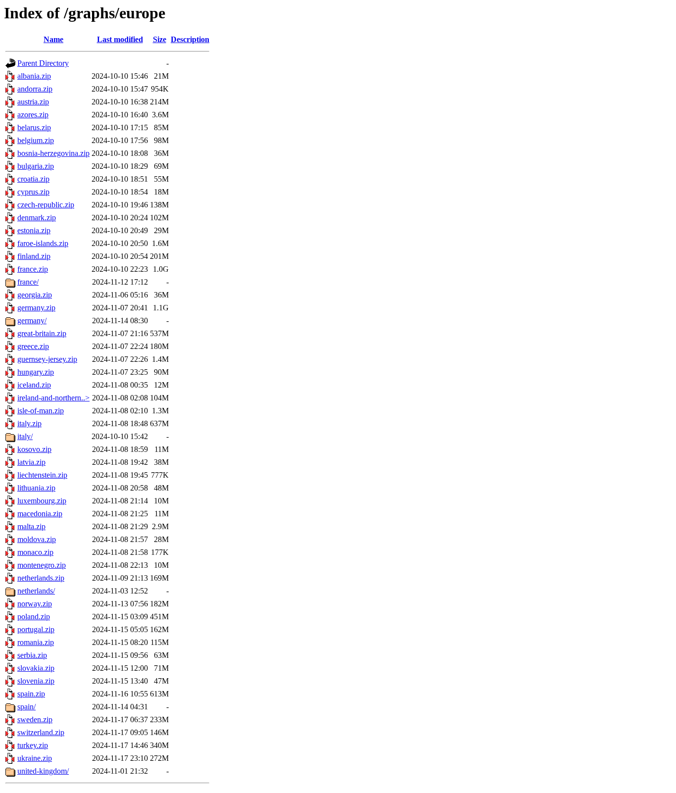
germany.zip (36, 307)
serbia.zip (32, 655)
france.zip (32, 269)
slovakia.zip (35, 668)
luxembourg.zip (41, 500)
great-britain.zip (41, 333)
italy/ (25, 436)
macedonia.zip (39, 513)
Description (190, 39)
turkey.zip (32, 745)
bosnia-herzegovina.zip (53, 153)
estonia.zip (33, 230)
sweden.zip (34, 719)
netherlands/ (36, 591)
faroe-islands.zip (42, 243)
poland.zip (33, 616)
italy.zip (29, 423)
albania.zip (34, 76)
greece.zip (33, 346)
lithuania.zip (36, 488)
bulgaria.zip (35, 166)
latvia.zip (31, 462)
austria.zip (33, 102)
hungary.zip (35, 372)
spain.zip (31, 694)
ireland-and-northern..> (53, 398)
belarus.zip (34, 127)
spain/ (26, 706)
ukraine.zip (34, 758)
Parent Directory (43, 63)
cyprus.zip (33, 192)
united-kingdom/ (43, 771)
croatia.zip (33, 179)
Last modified (120, 39)
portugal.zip (35, 629)
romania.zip (35, 642)
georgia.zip (34, 295)
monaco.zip (35, 552)
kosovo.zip (34, 449)
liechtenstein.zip (42, 475)
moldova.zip (36, 539)
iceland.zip (34, 385)
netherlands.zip (40, 578)
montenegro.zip (41, 565)
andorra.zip (34, 89)
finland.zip (33, 256)
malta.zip (31, 526)
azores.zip (32, 114)
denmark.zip (36, 217)
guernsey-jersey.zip (47, 359)
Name (53, 39)
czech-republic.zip (45, 204)
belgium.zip (35, 140)
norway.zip (34, 603)
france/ (28, 282)
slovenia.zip (35, 681)
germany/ (32, 320)
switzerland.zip (40, 732)
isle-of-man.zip (40, 410)
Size (159, 39)
